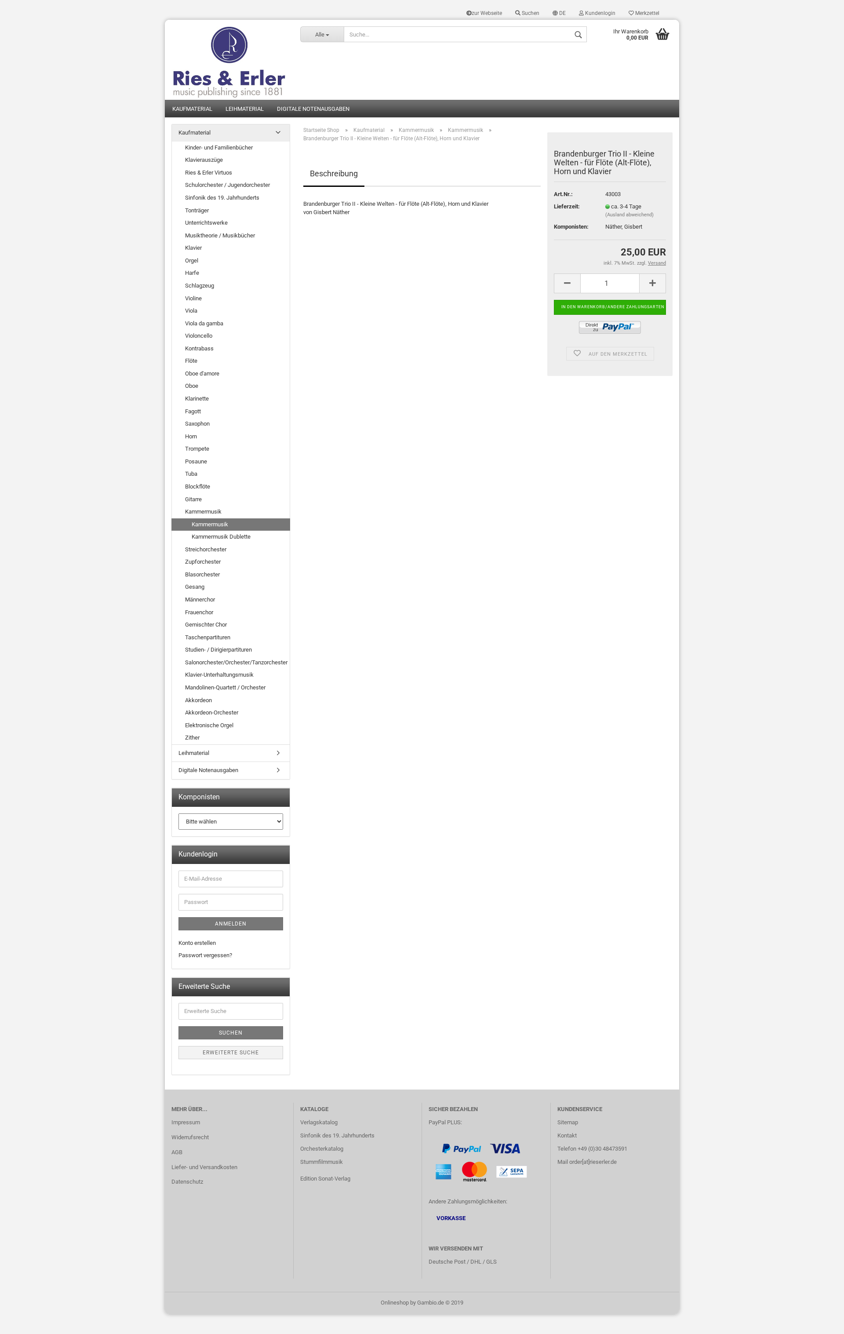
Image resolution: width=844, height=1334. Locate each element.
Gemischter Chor (206, 624)
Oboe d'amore (202, 373)
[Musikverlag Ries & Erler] (229, 60)
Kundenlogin (599, 13)
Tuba (191, 473)
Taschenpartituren (207, 637)
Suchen (529, 13)
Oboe (191, 386)
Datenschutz (187, 1181)
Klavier (193, 247)
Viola (191, 310)
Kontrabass (199, 348)
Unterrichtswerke (206, 222)
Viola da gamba (204, 323)
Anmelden (231, 924)
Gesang (194, 586)
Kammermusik (203, 511)
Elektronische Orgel (209, 725)
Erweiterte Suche (231, 1053)
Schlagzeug (199, 285)
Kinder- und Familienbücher (219, 147)
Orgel (191, 260)
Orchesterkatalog (321, 1148)
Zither (192, 737)
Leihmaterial (245, 109)
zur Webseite (487, 13)
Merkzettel (646, 13)
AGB (176, 1152)
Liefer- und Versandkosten (204, 1167)
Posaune (196, 461)
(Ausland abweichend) (629, 215)
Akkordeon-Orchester (211, 712)
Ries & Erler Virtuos (208, 172)
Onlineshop (395, 1302)
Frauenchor (199, 612)
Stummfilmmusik (321, 1162)
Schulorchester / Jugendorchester (227, 185)
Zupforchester (203, 561)
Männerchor (200, 599)
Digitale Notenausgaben (313, 109)
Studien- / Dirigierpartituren (218, 649)
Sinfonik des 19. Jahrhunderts (222, 197)
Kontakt (567, 1135)
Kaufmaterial (192, 109)
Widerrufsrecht (190, 1137)
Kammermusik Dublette (221, 536)
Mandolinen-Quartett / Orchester (225, 687)
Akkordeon (198, 700)
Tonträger (197, 210)
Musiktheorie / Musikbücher (220, 235)
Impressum (185, 1122)
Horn (191, 436)
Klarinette (197, 398)
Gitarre (193, 499)
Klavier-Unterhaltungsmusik (219, 674)
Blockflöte (197, 486)
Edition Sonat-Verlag (325, 1178)
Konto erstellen (197, 943)
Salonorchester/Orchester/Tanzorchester (236, 662)
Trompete (197, 448)
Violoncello (198, 335)
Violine (193, 298)
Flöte (191, 360)
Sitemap (567, 1122)
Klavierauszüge (204, 160)
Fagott (193, 411)
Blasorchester (202, 574)
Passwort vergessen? (205, 955)
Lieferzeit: (567, 206)
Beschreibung (334, 173)
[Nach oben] (820, 1321)
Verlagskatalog (319, 1122)
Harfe (192, 273)
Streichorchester (205, 549)
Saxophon (197, 423)
